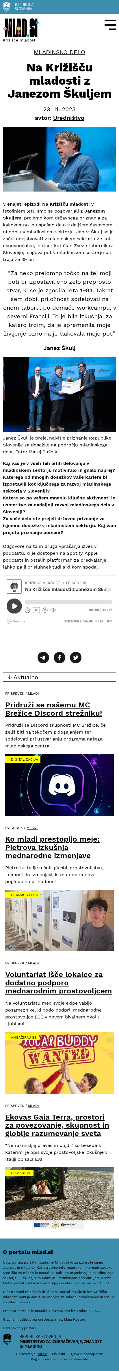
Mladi (33, 694)
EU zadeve (21, 1173)
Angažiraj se (24, 1037)
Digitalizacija (24, 760)
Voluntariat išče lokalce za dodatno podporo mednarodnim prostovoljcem (58, 982)
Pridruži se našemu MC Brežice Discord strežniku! (53, 708)
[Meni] (110, 24)
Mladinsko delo (59, 52)
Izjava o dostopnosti (86, 1354)
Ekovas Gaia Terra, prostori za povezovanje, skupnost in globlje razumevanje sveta (57, 1125)
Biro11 (42, 1354)
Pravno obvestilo (74, 1359)
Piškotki (58, 1354)
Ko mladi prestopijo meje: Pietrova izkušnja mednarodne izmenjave (52, 847)
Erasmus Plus (24, 895)
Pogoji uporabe (43, 1359)
